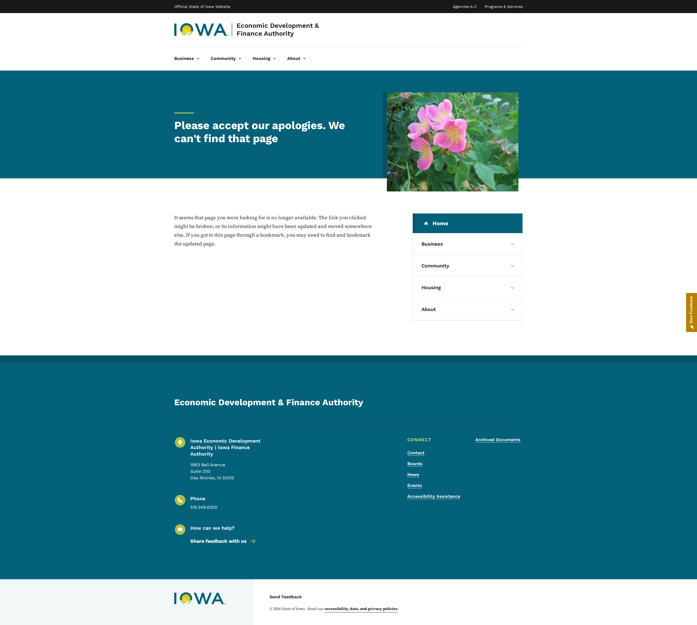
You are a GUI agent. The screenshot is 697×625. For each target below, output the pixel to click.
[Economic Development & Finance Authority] (201, 29)
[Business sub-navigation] (198, 59)
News (413, 474)
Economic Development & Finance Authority (278, 29)
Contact (415, 452)
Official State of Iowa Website (202, 6)
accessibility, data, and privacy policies (361, 608)
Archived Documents (498, 439)
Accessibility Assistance (433, 496)
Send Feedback (286, 596)
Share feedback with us (218, 541)
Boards (415, 463)
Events (414, 485)
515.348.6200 (204, 507)
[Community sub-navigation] (240, 59)
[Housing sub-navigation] (274, 59)
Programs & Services (504, 6)
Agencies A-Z (465, 6)
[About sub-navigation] (304, 59)
